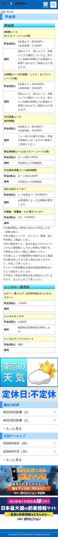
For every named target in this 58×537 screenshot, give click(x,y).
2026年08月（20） (16, 443)
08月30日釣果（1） (16, 412)
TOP (3, 12)
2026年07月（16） (16, 451)
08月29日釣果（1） (16, 420)
